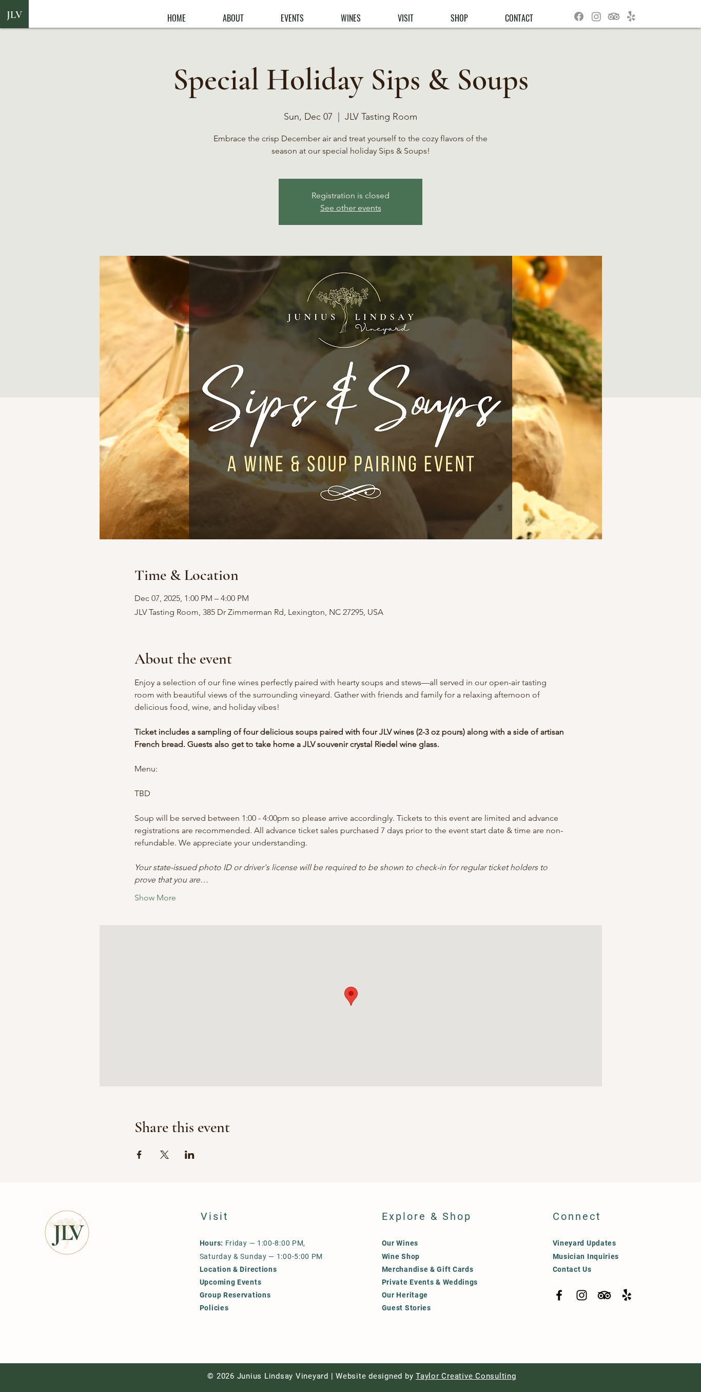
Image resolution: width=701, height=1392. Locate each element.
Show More (155, 897)
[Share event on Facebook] (139, 1155)
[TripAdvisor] (614, 16)
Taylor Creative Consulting (466, 1376)
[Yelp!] (631, 16)
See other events (350, 208)
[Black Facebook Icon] (559, 1295)
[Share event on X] (164, 1155)
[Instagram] (596, 16)
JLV (14, 15)
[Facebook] (579, 16)
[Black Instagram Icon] (582, 1295)
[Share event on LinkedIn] (189, 1155)
